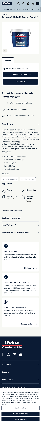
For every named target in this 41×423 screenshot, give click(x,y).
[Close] (38, 390)
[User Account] (28, 3)
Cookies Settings (20, 408)
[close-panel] (37, 3)
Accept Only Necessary (20, 413)
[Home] (3, 9)
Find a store (20, 82)
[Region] (23, 3)
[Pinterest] (14, 354)
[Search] (18, 3)
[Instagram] (8, 354)
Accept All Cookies (20, 419)
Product (8, 60)
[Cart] (33, 3)
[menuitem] (6, 364)
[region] (20, 405)
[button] (5, 50)
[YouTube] (20, 354)
